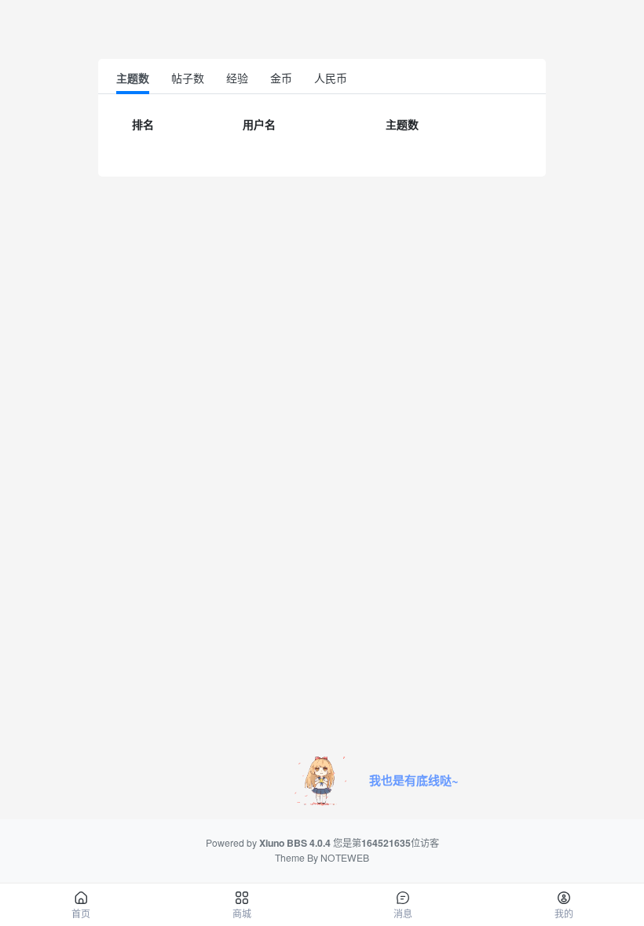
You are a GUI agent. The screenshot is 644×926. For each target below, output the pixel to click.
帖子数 (187, 78)
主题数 (132, 78)
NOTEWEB (344, 857)
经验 (237, 78)
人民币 (330, 78)
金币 (281, 78)
